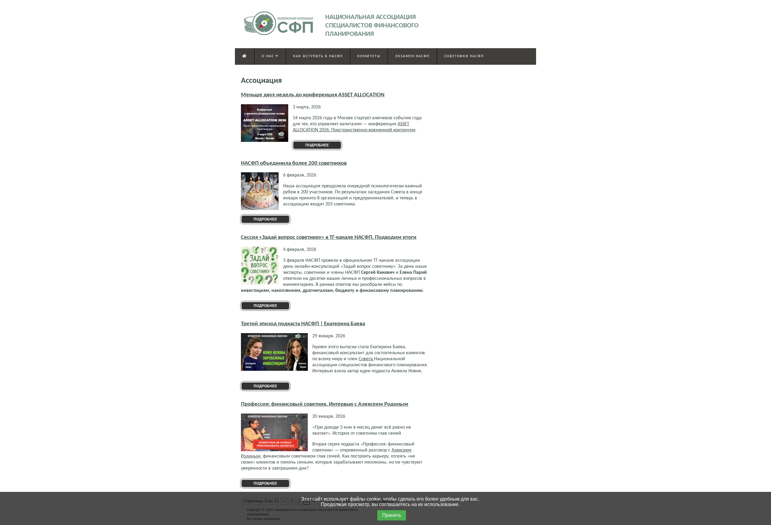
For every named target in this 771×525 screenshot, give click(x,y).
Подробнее (317, 145)
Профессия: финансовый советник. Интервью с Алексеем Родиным (324, 404)
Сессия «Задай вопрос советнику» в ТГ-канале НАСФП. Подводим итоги (329, 237)
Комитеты (368, 56)
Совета (366, 359)
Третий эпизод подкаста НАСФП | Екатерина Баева (303, 324)
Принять (391, 515)
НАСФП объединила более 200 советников (294, 163)
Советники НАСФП (464, 56)
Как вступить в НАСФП (318, 56)
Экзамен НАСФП (412, 56)
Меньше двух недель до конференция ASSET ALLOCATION (313, 95)
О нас (269, 56)
